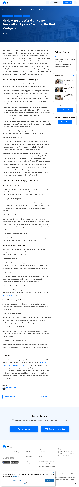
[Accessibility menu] (75, 483)
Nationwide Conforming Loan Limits (47, 461)
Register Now (65, 122)
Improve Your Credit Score (61, 61)
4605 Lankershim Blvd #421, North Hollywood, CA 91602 (67, 454)
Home (3, 9)
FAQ (27, 461)
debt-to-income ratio (9, 295)
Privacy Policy (65, 473)
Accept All (49, 480)
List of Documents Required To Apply (47, 466)
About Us (28, 449)
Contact (28, 463)
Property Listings (42, 451)
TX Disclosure (74, 473)
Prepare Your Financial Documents (63, 64)
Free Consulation (65, 110)
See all (72, 75)
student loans (43, 290)
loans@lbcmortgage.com (66, 451)
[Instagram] (3, 458)
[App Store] (15, 462)
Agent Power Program (31, 454)
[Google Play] (6, 462)
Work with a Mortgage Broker (61, 66)
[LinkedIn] (6, 458)
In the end (57, 69)
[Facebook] (8, 458)
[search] (47, 2)
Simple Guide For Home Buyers (45, 463)
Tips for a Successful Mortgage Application (65, 59)
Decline (6, 480)
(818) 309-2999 (63, 449)
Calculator (41, 456)
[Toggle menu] (75, 2)
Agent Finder (29, 451)
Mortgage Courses (30, 459)
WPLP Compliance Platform (28, 483)
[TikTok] (13, 458)
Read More (16, 476)
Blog (8, 9)
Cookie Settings (17, 480)
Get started (68, 2)
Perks (40, 459)
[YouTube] (11, 458)
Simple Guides (29, 456)
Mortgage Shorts (42, 454)
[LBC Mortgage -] (7, 2)
